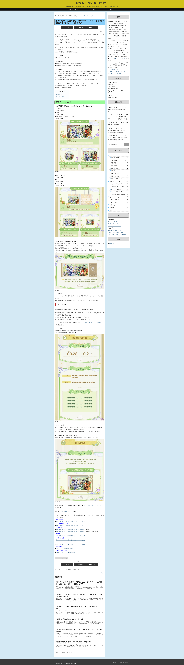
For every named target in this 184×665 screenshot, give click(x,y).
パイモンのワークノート (66, 511)
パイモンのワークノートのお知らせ (92, 322)
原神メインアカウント (113, 221)
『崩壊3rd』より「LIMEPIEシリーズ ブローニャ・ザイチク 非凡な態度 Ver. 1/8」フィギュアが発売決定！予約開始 (118, 117)
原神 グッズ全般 (60, 558)
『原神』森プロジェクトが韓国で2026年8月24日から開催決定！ (118, 123)
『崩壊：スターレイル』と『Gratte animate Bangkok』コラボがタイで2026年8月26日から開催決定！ (117, 130)
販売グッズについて (62, 94)
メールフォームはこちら (115, 73)
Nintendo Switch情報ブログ (115, 230)
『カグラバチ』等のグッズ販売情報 (117, 234)
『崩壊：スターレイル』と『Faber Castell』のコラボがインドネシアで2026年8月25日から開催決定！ (117, 138)
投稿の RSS (112, 243)
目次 (60, 91)
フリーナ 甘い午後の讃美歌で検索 (65, 548)
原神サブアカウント (113, 223)
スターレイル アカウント (114, 226)
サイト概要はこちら (114, 69)
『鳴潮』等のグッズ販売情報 (115, 232)
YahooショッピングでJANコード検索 (65, 552)
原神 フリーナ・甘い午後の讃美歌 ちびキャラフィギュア (70, 521)
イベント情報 (60, 96)
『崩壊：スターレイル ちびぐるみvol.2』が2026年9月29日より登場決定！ (117, 109)
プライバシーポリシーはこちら (117, 71)
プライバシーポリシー (88, 16)
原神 (66, 558)
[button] (126, 144)
